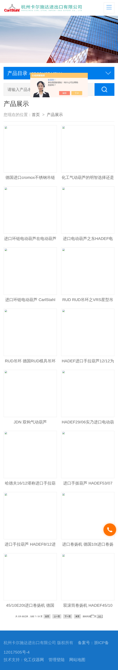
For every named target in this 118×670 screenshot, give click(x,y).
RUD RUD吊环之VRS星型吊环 (87, 301)
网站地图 (77, 659)
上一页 (57, 616)
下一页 (68, 616)
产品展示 (55, 114)
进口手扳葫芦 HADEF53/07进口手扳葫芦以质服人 (88, 484)
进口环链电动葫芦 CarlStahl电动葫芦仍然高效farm (30, 301)
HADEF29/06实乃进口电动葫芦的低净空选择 (88, 423)
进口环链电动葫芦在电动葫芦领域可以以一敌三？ (30, 240)
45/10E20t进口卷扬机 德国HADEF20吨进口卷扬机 (30, 606)
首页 (36, 114)
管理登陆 (56, 659)
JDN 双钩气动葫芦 (30, 422)
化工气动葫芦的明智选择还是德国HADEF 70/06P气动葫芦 (88, 179)
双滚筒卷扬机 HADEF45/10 (88, 605)
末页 (77, 616)
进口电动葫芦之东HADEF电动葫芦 (88, 240)
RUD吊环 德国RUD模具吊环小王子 (30, 362)
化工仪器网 (34, 659)
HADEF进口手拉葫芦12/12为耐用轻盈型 (88, 362)
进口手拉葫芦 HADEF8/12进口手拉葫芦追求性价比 (30, 545)
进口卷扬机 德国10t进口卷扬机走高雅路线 (87, 545)
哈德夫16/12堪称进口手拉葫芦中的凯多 (30, 484)
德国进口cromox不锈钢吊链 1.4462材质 (30, 179)
